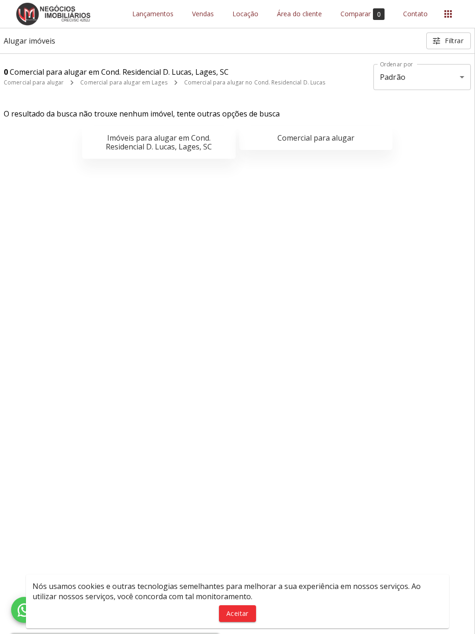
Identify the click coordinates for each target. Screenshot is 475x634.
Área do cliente (299, 14)
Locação (245, 14)
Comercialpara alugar (315, 138)
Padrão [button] (392, 77)
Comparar (360, 14)
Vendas (203, 14)
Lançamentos (152, 14)
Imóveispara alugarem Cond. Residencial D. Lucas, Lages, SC (159, 142)
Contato (415, 14)
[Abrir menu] (448, 14)
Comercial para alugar (34, 82)
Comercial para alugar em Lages (123, 82)
